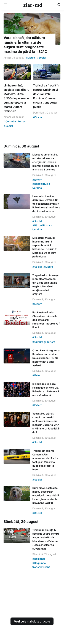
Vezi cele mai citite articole (32, 621)
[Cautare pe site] (59, 5)
